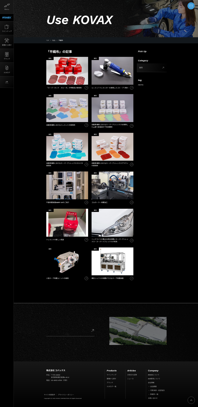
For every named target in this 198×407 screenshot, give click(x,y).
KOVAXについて (153, 375)
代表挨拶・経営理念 (157, 390)
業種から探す (111, 378)
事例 (141, 68)
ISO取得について (154, 378)
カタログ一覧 (111, 386)
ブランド (110, 382)
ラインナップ (111, 375)
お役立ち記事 (132, 375)
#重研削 (140, 85)
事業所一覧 (154, 394)
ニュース (130, 378)
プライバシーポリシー (66, 395)
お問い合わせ (153, 398)
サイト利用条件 (49, 395)
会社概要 (153, 386)
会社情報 (151, 382)
